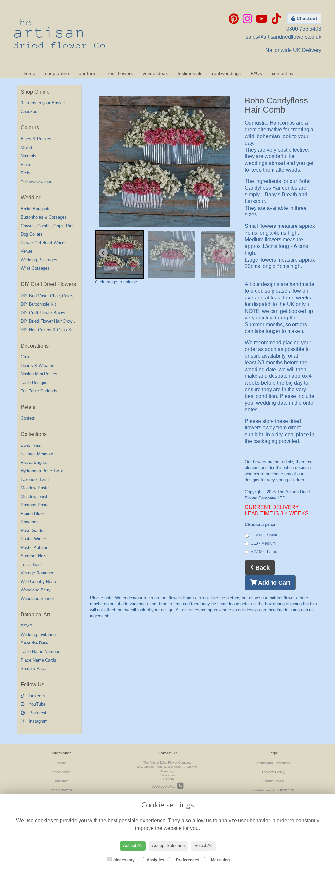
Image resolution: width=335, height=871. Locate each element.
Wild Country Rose (38, 581)
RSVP (26, 626)
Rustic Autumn (34, 547)
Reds (25, 173)
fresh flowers (119, 73)
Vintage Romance (37, 573)
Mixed (26, 147)
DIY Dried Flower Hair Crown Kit (51, 321)
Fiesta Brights (34, 462)
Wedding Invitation (38, 634)
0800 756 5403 (303, 29)
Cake (25, 356)
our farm (88, 73)
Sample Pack (33, 668)
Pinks (26, 164)
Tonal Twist (31, 564)
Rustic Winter (33, 538)
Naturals (28, 156)
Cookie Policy (273, 781)
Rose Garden (33, 530)
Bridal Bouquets (36, 208)
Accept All (132, 845)
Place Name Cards (38, 660)
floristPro (287, 790)
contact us (282, 73)
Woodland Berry (36, 590)
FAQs (256, 73)
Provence (30, 521)
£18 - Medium (263, 543)
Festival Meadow (37, 453)
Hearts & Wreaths (37, 365)
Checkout (306, 18)
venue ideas (155, 73)
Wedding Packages (39, 259)
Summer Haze (34, 555)
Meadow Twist (34, 496)
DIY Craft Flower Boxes (43, 312)
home (29, 73)
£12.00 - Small (264, 535)
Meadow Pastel (35, 487)
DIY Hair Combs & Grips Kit (47, 329)
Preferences (187, 860)
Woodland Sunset (37, 598)
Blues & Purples (36, 138)
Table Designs (34, 382)
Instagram (37, 721)
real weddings (226, 73)
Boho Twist (31, 445)
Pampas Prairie (35, 504)
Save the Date (34, 643)
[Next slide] (226, 253)
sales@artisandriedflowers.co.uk (283, 37)
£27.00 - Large (264, 551)
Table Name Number (40, 651)
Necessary (124, 860)
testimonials (190, 73)
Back (262, 567)
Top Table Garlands (39, 391)
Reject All (203, 845)
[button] (119, 254)
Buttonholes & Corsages (44, 217)
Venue (26, 251)
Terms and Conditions (273, 763)
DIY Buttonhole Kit (38, 304)
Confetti (28, 418)
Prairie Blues (33, 513)
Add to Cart (273, 582)
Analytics (155, 860)
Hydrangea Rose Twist (42, 470)
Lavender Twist (35, 479)
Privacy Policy (273, 772)
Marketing (220, 860)
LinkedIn (36, 695)
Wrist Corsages (35, 268)
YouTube (36, 704)
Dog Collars (32, 234)
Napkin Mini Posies (39, 374)
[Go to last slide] (103, 253)
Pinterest (37, 712)
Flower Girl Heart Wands (44, 242)
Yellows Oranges (36, 181)
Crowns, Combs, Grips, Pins (48, 225)
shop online (57, 73)
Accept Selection (168, 845)
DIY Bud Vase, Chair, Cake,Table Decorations (64, 295)
